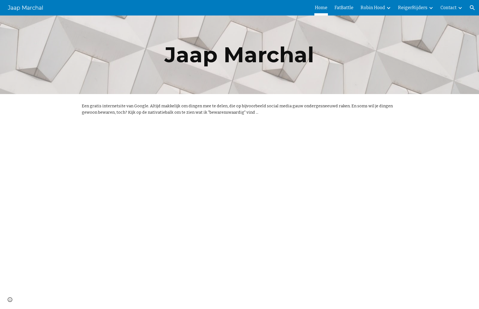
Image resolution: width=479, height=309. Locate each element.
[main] (239, 55)
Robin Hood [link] (373, 7)
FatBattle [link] (344, 7)
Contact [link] (448, 7)
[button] (472, 7)
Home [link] (321, 7)
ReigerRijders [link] (412, 7)
